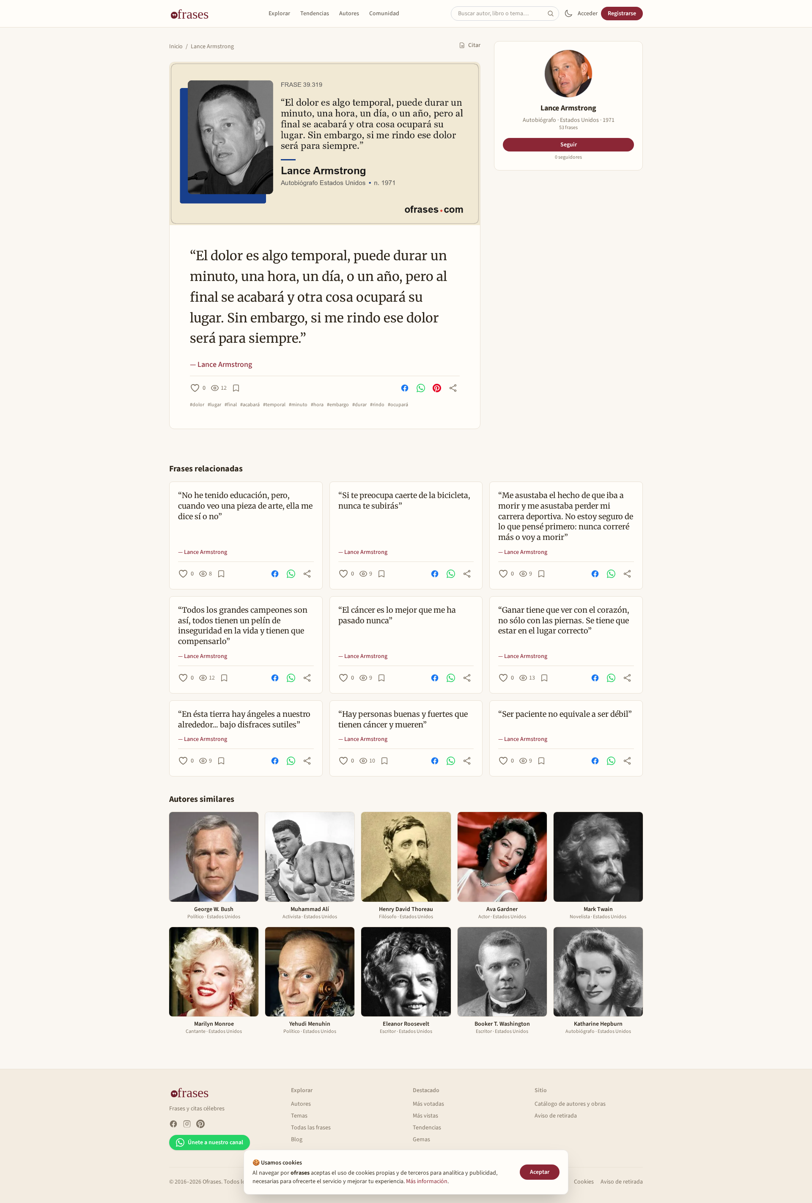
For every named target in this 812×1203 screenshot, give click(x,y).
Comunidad (384, 13)
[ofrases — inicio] (193, 13)
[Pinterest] (200, 1124)
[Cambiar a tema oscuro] (568, 13)
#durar (359, 405)
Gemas (421, 1139)
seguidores (568, 157)
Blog (296, 1139)
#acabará (250, 405)
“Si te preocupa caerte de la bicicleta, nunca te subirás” (404, 500)
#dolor (197, 405)
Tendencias (314, 13)
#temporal (274, 405)
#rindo (377, 405)
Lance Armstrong (212, 46)
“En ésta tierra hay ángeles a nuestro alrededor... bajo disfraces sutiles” (244, 719)
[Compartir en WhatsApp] (421, 388)
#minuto (298, 405)
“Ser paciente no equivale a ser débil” (565, 714)
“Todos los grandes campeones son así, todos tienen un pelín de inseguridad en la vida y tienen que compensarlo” (242, 625)
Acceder (588, 13)
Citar (474, 45)
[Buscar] (553, 13)
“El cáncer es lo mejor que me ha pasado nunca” (397, 615)
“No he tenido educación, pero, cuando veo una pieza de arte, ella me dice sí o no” (245, 505)
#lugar (214, 405)
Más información (426, 1181)
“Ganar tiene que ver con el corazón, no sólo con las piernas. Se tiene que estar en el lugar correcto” (563, 620)
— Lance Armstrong (221, 364)
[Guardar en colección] (236, 388)
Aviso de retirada (556, 1116)
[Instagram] (187, 1124)
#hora (317, 405)
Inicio (176, 46)
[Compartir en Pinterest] (437, 388)
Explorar (279, 13)
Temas (299, 1116)
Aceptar (539, 1172)
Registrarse (622, 13)
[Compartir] (453, 388)
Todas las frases (311, 1127)
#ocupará (398, 405)
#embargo (338, 405)
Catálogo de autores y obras (570, 1104)
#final (231, 405)
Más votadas (428, 1104)
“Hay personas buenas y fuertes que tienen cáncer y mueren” (403, 719)
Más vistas (425, 1116)
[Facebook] (173, 1124)
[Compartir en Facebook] (404, 388)
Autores (349, 13)
